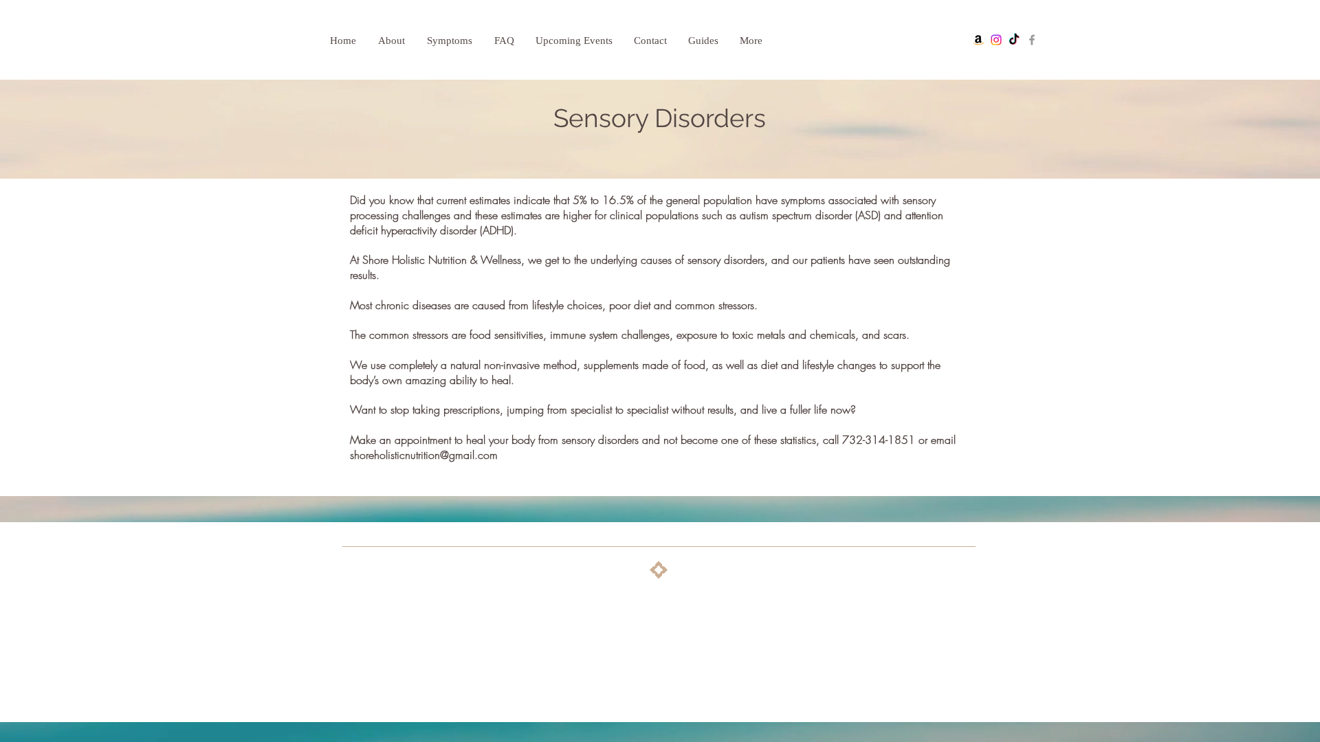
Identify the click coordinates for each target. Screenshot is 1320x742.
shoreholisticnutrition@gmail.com (424, 454)
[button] (453, 40)
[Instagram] (996, 40)
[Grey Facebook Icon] (1032, 40)
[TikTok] (1014, 40)
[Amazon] (978, 40)
